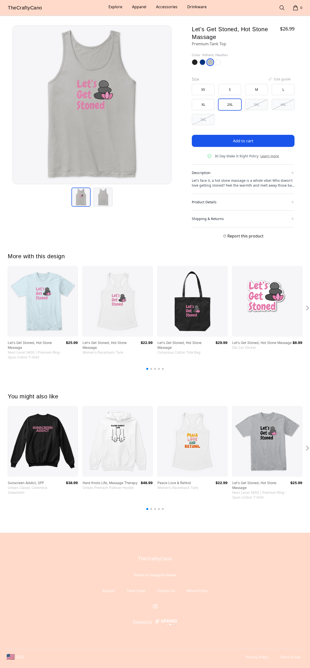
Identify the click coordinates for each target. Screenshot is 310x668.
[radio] (203, 89)
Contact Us (166, 591)
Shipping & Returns (208, 218)
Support (108, 591)
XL (203, 104)
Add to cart (243, 141)
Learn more (269, 156)
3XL (256, 104)
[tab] (81, 197)
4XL (283, 104)
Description (201, 172)
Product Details (204, 202)
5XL (203, 119)
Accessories (167, 6)
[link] (43, 301)
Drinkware (197, 6)
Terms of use (290, 657)
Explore (115, 6)
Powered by (142, 622)
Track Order (136, 591)
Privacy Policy (257, 657)
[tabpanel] (92, 104)
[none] (279, 79)
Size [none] (195, 79)
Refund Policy (197, 591)
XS (203, 89)
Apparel (139, 6)
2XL (230, 104)
